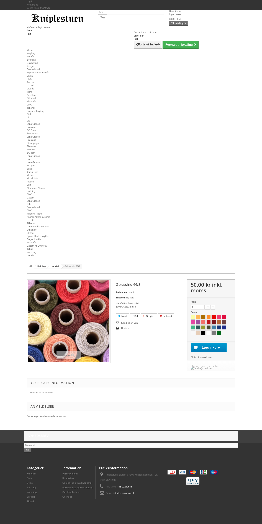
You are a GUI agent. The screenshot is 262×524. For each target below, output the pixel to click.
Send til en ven (129, 323)
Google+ (150, 316)
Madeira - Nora (34, 213)
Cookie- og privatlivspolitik (77, 483)
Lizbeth (30, 85)
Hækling (31, 191)
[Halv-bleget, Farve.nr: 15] (193, 333)
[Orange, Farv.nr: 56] (208, 317)
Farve (194, 312)
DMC (29, 79)
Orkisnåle (32, 229)
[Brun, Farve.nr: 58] (219, 322)
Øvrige (30, 66)
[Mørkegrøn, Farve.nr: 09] (198, 327)
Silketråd (31, 98)
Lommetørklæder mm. (38, 226)
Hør (28, 159)
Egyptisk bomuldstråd (38, 72)
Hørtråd (30, 56)
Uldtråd (30, 88)
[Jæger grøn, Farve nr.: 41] (208, 327)
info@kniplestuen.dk (124, 493)
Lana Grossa (33, 124)
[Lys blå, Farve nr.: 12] (214, 327)
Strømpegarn (33, 143)
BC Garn (31, 130)
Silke (29, 168)
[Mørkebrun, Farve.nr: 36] (224, 322)
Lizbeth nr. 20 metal (37, 245)
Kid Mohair (32, 178)
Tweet (123, 316)
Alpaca (30, 181)
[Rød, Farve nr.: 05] (214, 317)
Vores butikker (70, 473)
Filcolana (31, 127)
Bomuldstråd (33, 69)
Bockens (31, 59)
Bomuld (31, 149)
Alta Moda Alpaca (36, 188)
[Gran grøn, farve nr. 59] (219, 333)
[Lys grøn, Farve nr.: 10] (193, 327)
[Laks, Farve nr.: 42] (203, 322)
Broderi (31, 496)
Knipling (31, 53)
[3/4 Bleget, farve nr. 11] (208, 333)
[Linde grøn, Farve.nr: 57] (203, 327)
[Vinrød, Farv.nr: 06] (214, 322)
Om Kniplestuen (71, 492)
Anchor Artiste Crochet (38, 217)
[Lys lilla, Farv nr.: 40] (193, 322)
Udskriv (125, 328)
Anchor (30, 82)
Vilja (29, 185)
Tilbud (30, 249)
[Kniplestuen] (60, 19)
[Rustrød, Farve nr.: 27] (208, 322)
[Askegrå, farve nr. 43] (214, 333)
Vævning (31, 252)
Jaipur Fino (32, 172)
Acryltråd (31, 95)
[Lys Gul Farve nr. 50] (193, 317)
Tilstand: (120, 297)
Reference (121, 292)
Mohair (30, 175)
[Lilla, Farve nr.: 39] (198, 322)
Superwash (32, 133)
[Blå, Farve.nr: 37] (219, 327)
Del (136, 316)
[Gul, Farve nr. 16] (198, 317)
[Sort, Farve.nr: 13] (203, 333)
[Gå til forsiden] (30, 266)
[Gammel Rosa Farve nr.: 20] (224, 317)
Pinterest (167, 316)
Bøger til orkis (34, 239)
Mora (29, 92)
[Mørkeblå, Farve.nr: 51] (224, 327)
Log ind (30, 1)
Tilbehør (31, 108)
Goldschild (32, 63)
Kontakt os (32, 4)
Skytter (30, 233)
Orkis (29, 204)
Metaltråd (31, 101)
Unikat (30, 75)
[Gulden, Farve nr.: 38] (203, 317)
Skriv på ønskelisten (201, 357)
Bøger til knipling (35, 111)
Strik (29, 114)
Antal (193, 301)
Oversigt (67, 496)
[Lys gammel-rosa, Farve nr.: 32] (219, 317)
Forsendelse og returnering (77, 487)
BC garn (31, 152)
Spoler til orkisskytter (38, 236)
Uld (28, 117)
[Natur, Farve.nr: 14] (198, 333)
